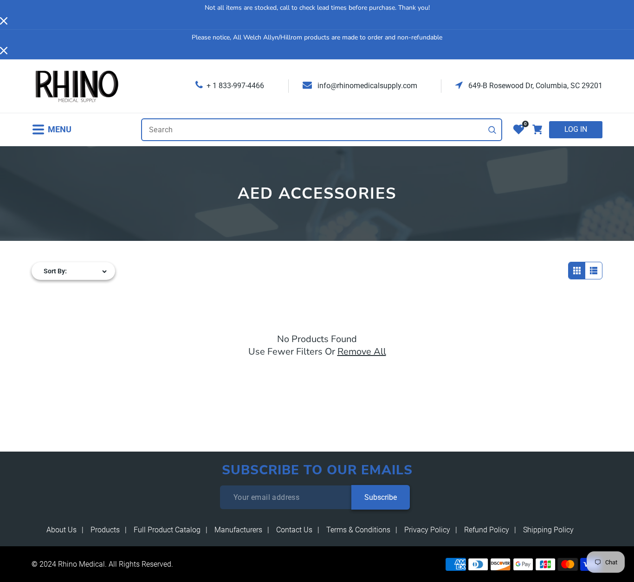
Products (105, 529)
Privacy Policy (427, 529)
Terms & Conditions (358, 529)
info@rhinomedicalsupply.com (366, 85)
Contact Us (294, 529)
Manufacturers (238, 529)
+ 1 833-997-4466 (235, 85)
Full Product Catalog (167, 529)
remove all (361, 351)
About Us (61, 529)
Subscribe (380, 497)
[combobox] (321, 129)
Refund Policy (486, 529)
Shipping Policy (548, 529)
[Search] (492, 130)
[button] (51, 129)
